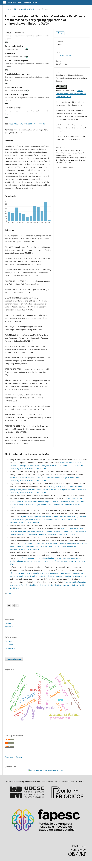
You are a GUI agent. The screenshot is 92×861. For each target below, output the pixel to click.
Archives (15, 9)
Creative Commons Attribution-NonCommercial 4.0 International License (71, 94)
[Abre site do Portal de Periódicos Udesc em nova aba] (46, 801)
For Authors (9, 645)
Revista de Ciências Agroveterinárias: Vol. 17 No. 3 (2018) (64, 576)
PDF (61, 33)
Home (7, 9)
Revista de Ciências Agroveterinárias (22, 2)
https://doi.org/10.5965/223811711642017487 (27, 124)
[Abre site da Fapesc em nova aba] (46, 835)
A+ (9, 605)
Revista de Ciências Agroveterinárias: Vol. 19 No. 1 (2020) (52, 534)
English (8, 623)
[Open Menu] (4, 2)
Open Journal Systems (14, 757)
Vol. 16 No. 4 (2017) (27, 9)
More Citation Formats (66, 167)
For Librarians (10, 648)
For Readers (9, 641)
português (9, 627)
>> (10, 593)
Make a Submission (13, 659)
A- (17, 605)
